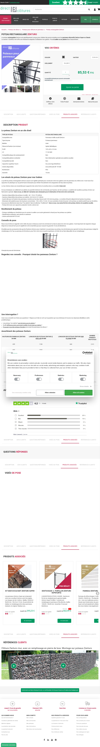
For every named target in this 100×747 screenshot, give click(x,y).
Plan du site (4, 734)
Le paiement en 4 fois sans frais (59, 720)
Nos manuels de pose (82, 726)
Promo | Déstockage (6, 19)
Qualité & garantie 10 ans (58, 717)
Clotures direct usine (56, 726)
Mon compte (29, 717)
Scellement (49, 63)
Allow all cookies (78, 392)
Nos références (55, 729)
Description (8, 114)
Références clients (88, 114)
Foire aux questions (81, 723)
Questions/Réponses (38, 114)
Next (96, 593)
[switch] (39, 379)
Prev (4, 665)
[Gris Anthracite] (63, 57)
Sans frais (62, 708)
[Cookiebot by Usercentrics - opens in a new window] (83, 352)
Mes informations (31, 726)
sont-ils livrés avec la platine (26, 323)
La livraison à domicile (57, 723)
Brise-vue (26, 19)
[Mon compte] (95, 9)
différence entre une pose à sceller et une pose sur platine (24, 325)
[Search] (89, 9)
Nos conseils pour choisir (83, 720)
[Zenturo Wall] (13, 89)
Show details (84, 386)
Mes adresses (30, 723)
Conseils (95, 19)
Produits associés (70, 114)
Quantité (48, 72)
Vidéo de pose (54, 114)
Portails (45, 19)
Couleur (47, 57)
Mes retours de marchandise (33, 729)
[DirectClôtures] (15, 9)
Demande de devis (78, 102)
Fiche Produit (65, 102)
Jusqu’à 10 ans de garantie (12, 709)
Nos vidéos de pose (81, 729)
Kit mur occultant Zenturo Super (19, 591)
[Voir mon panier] (99, 9)
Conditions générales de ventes (9, 720)
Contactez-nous (14, 2)
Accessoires (75, 19)
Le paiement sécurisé (6, 729)
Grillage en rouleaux (35, 19)
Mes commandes (31, 720)
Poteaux (64, 19)
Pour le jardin (54, 19)
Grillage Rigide (16, 19)
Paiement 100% (37, 709)
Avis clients (21, 114)
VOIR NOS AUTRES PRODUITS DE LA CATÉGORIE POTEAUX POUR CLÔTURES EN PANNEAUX (50, 690)
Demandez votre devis (8, 745)
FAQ (85, 19)
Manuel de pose (93, 102)
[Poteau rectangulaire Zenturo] (5, 89)
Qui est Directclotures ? (7, 717)
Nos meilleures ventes (57, 732)
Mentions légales (5, 723)
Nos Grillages (79, 734)
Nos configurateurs (81, 717)
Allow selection (50, 392)
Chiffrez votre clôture (50, 103)
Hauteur (76, 57)
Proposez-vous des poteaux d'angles (14, 327)
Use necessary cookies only (21, 392)
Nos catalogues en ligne (82, 732)
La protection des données (8, 726)
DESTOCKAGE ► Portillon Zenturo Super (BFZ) (56, 592)
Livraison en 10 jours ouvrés (87, 709)
